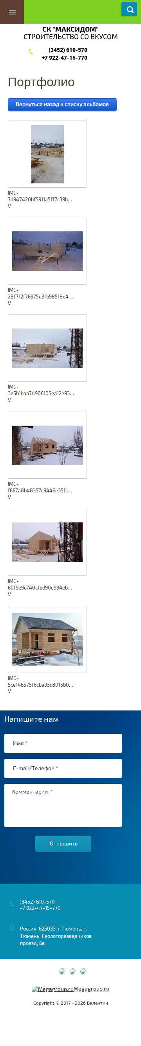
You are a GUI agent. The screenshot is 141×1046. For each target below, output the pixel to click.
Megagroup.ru (91, 989)
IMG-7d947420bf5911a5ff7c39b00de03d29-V (41, 200)
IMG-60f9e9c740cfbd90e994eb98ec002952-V (41, 588)
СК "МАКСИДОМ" (70, 29)
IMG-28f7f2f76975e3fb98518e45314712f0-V (41, 297)
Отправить (64, 843)
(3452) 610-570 (68, 50)
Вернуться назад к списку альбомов (62, 104)
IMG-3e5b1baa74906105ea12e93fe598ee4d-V (41, 393)
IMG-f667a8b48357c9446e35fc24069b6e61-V (41, 491)
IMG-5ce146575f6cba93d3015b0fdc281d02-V (41, 685)
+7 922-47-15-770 (64, 58)
